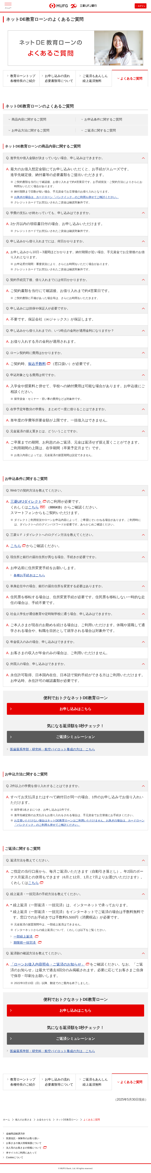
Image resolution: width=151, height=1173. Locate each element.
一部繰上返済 (23, 936)
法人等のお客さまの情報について (23, 1147)
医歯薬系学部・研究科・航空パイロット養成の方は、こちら (52, 749)
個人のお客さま (23, 1119)
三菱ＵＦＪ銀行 (88, 5)
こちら (46, 507)
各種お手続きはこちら (29, 575)
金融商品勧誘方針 (15, 1133)
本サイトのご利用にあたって (21, 1152)
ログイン (141, 6)
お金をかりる (44, 1119)
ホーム (6, 1119)
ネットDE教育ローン (67, 1119)
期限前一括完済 (25, 942)
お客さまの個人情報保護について (23, 1143)
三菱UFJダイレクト (26, 502)
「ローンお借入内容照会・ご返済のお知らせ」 (47, 964)
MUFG (58, 6)
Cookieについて (14, 1157)
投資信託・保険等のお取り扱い (22, 1138)
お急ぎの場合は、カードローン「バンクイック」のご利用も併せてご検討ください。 (66, 197)
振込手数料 (37, 364)
